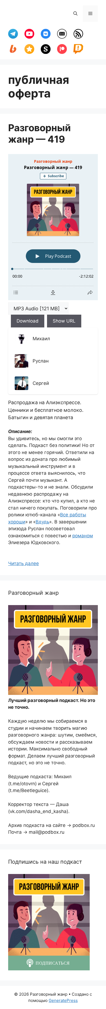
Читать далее (23, 563)
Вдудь (42, 522)
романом (82, 535)
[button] (75, 13)
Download (28, 321)
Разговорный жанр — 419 (39, 133)
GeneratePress (63, 1000)
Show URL (64, 321)
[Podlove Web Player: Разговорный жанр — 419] (53, 227)
